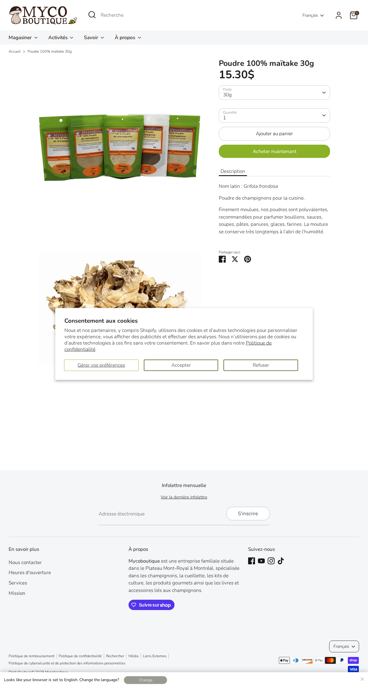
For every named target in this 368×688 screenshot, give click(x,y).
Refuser (261, 365)
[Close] (362, 678)
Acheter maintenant (274, 151)
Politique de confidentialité (80, 656)
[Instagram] (271, 560)
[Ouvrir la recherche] (92, 14)
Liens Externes (154, 656)
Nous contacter (25, 562)
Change (145, 680)
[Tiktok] (280, 560)
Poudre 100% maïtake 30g (50, 51)
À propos (125, 37)
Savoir (91, 37)
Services (18, 583)
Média (134, 656)
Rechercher (115, 656)
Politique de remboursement (31, 656)
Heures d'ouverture (30, 572)
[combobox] (143, 15)
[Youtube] (261, 560)
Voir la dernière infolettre (184, 497)
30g (227, 94)
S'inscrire (248, 513)
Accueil (15, 51)
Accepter (181, 365)
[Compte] (338, 15)
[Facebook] (251, 560)
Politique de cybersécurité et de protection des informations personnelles (67, 663)
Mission (17, 593)
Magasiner (21, 37)
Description (233, 171)
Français (310, 15)
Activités (58, 37)
